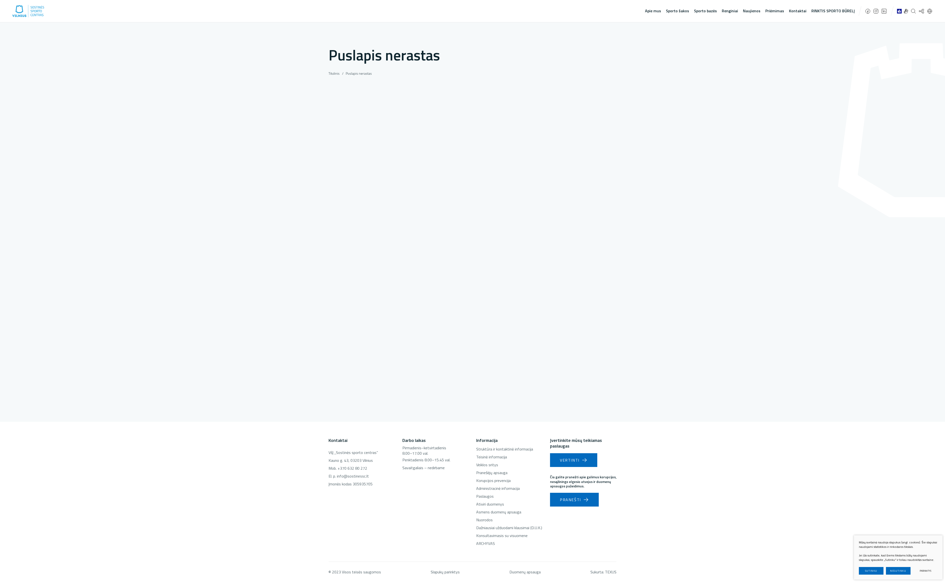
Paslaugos (485, 496)
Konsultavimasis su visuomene (502, 535)
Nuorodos (484, 520)
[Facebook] (868, 11)
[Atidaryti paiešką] (913, 11)
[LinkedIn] (884, 11)
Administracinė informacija (498, 488)
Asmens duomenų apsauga (498, 512)
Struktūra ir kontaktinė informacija (504, 449)
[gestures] (906, 11)
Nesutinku (898, 570)
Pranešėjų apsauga (491, 473)
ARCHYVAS (485, 543)
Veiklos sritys (487, 465)
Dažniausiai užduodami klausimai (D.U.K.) (509, 528)
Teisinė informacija (491, 457)
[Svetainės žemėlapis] (921, 11)
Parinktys (925, 570)
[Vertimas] (930, 11)
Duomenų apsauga (525, 572)
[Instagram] (876, 11)
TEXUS (610, 572)
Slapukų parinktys (445, 572)
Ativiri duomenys (490, 504)
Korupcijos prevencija (493, 480)
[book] (899, 11)
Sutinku (871, 570)
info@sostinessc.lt (353, 476)
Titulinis (334, 73)
